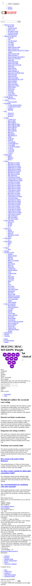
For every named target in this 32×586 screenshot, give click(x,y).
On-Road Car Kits (13, 33)
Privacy (6, 562)
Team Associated (9, 220)
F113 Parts (11, 92)
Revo (9, 249)
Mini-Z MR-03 (12, 122)
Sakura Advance (12, 69)
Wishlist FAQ (8, 571)
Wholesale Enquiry (9, 576)
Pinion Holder (12, 318)
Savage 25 (11, 114)
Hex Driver (11, 316)
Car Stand (10, 308)
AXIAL (6, 100)
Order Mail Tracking (10, 574)
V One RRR (11, 145)
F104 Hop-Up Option (14, 182)
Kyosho (6, 118)
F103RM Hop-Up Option (15, 180)
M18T (9, 243)
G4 (9, 239)
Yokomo (6, 251)
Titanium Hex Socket (14, 296)
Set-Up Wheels (12, 324)
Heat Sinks (11, 276)
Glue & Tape (11, 313)
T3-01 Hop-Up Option (14, 209)
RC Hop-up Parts (9, 252)
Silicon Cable (11, 294)
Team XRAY (8, 241)
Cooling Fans (11, 268)
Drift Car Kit (11, 29)
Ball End (10, 257)
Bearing (10, 262)
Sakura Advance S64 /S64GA (16, 57)
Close (8, 503)
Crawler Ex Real (12, 95)
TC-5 (9, 227)
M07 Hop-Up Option (14, 174)
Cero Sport (11, 44)
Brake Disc (11, 267)
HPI (5, 111)
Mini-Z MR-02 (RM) (14, 124)
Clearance (7, 336)
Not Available (4, 379)
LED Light (11, 278)
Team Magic (7, 238)
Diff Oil (10, 312)
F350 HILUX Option (14, 191)
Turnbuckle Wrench (13, 329)
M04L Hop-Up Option (14, 166)
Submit (3, 388)
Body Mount (11, 263)
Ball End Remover (13, 307)
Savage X (10, 116)
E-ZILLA (10, 108)
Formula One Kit (12, 34)
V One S (10, 153)
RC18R (10, 223)
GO (19, 21)
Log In (10, 7)
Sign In (3, 503)
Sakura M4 (11, 66)
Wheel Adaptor (12, 302)
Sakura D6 (11, 60)
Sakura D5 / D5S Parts (14, 58)
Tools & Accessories (10, 304)
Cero (9, 39)
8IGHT (10, 230)
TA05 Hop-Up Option (14, 199)
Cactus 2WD (11, 94)
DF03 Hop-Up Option (14, 187)
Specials (6, 334)
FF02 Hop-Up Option (14, 195)
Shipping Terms (8, 559)
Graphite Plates (12, 273)
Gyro (9, 275)
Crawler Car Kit (12, 28)
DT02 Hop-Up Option (14, 185)
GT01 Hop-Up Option (14, 214)
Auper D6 (11, 37)
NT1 (9, 244)
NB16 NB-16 (12, 98)
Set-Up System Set (13, 323)
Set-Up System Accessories (15, 321)
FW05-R (10, 140)
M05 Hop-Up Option (14, 164)
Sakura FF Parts (12, 76)
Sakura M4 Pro (12, 68)
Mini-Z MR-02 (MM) (14, 126)
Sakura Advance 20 (13, 71)
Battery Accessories (13, 260)
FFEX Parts (11, 89)
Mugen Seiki (7, 154)
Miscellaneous (8, 332)
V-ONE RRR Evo (13, 143)
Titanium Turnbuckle (14, 297)
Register (10, 8)
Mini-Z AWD (11, 121)
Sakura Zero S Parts (13, 86)
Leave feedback (5, 508)
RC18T (10, 225)
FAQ (5, 396)
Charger (10, 310)
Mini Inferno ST (12, 135)
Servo (9, 284)
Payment (6, 557)
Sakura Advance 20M (14, 47)
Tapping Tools (12, 328)
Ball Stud (10, 259)
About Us (7, 556)
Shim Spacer (11, 291)
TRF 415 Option (12, 217)
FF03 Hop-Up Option (14, 193)
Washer (10, 300)
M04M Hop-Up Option (14, 167)
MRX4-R (10, 158)
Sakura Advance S (13, 55)
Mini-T (10, 236)
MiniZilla (10, 110)
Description (7, 394)
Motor (9, 281)
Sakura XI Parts (12, 82)
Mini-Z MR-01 (12, 129)
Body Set (10, 265)
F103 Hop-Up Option (14, 177)
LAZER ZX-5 (12, 119)
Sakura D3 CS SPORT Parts (16, 73)
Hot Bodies (7, 103)
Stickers (10, 331)
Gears (9, 272)
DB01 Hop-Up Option (14, 188)
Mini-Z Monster (12, 130)
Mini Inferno (11, 134)
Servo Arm (11, 286)
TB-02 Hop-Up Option (14, 203)
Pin (9, 283)
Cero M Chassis (12, 41)
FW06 (9, 137)
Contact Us (7, 573)
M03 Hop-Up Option (14, 172)
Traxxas (6, 247)
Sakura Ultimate (12, 81)
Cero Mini (11, 42)
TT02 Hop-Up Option (14, 207)
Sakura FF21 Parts (13, 63)
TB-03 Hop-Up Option (14, 201)
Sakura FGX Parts (13, 77)
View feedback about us (7, 506)
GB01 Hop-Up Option (14, 211)
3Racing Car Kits (9, 25)
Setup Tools (11, 326)
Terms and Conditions (10, 564)
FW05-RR (11, 138)
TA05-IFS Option (13, 198)
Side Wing (11, 292)
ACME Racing (8, 97)
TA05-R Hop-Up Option (15, 196)
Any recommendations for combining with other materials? (14, 485)
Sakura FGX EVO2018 (14, 65)
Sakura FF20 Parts (13, 61)
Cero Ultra (11, 45)
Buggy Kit (11, 26)
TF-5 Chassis (11, 142)
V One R (10, 148)
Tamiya (6, 161)
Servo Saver (11, 288)
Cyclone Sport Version (14, 106)
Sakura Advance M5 (13, 53)
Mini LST (10, 233)
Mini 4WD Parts (12, 175)
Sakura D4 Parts (12, 74)
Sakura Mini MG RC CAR (15, 79)
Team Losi (7, 228)
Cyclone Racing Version (15, 105)
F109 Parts (11, 90)
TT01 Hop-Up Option (14, 204)
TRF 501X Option (13, 219)
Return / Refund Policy (10, 560)
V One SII (11, 151)
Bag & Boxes (11, 305)
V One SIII (11, 150)
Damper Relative (12, 270)
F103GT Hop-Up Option (15, 179)
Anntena (10, 254)
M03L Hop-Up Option (14, 169)
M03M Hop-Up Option (14, 170)
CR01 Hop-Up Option (14, 190)
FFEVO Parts (12, 87)
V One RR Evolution (14, 146)
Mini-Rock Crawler (13, 235)
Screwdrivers (11, 320)
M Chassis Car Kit (13, 31)
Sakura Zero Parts (13, 84)
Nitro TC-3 (11, 222)
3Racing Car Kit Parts (10, 36)
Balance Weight (12, 255)
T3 (8, 246)
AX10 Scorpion (12, 102)
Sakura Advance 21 (13, 49)
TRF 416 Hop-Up (13, 215)
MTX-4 (10, 159)
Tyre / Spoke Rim (13, 299)
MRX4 (10, 156)
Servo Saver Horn (13, 289)
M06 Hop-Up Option (14, 162)
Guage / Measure (12, 315)
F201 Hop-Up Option (14, 183)
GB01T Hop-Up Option (15, 212)
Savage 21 (11, 113)
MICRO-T (11, 231)
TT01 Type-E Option (14, 206)
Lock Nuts (11, 280)
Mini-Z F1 (11, 132)
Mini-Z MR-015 (12, 127)
